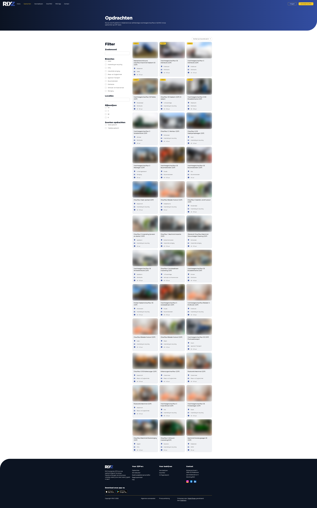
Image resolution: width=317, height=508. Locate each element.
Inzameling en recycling (115, 64)
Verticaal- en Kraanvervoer (116, 88)
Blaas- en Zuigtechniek (115, 74)
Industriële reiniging (114, 71)
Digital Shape (192, 498)
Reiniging (111, 91)
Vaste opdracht (112, 125)
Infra (109, 68)
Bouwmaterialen (113, 81)
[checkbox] (109, 61)
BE (108, 114)
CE (108, 107)
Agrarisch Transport (114, 78)
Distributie (111, 84)
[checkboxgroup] (117, 76)
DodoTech (183, 500)
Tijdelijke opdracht (113, 128)
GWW (109, 61)
